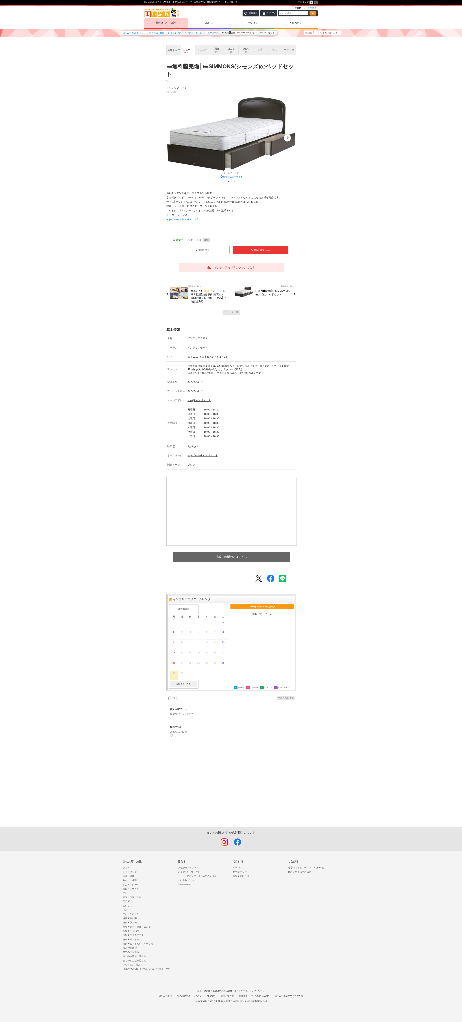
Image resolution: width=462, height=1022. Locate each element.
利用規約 (211, 995)
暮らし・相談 (130, 880)
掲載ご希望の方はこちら (231, 556)
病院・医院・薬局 (132, 897)
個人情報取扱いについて (189, 995)
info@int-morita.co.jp (199, 400)
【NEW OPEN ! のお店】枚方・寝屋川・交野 (147, 968)
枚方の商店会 (130, 947)
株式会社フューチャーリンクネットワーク (244, 991)
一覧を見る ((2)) (286, 697)
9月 (182, 684)
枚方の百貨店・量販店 (134, 956)
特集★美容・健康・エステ (137, 926)
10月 (188, 684)
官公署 (126, 901)
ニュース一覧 (212, 32)
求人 (125, 909)
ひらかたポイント (132, 914)
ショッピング (174, 32)
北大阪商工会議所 (212, 991)
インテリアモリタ (193, 32)
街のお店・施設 (166, 22)
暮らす (209, 22)
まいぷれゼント (186, 880)
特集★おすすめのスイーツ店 (138, 943)
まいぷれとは (165, 995)
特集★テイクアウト (133, 935)
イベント (237, 867)
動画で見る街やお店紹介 (301, 872)
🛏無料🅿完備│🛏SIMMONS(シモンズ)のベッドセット (273, 292)
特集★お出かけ (241, 876)
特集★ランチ (130, 922)
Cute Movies (184, 884)
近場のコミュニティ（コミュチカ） (306, 867)
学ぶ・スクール (131, 884)
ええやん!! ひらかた (189, 872)
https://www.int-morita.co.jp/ (182, 219)
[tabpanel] (231, 138)
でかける (252, 22)
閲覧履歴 (253, 13)
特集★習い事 (130, 918)
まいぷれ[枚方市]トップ (134, 32)
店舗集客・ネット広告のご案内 (322, 32)
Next (287, 138)
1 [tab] (228, 181)
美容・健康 (128, 876)
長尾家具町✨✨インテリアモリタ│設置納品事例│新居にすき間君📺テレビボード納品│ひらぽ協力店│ (208, 296)
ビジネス (127, 905)
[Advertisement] (231, 788)
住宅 (125, 893)
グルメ (126, 867)
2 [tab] (234, 181)
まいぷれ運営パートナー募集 (289, 995)
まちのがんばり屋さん (134, 960)
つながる (296, 22)
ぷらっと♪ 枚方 (131, 964)
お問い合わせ (227, 995)
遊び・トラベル (131, 888)
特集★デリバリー (132, 931)
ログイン (271, 13)
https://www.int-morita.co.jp (203, 455)
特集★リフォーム (132, 939)
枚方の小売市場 (131, 952)
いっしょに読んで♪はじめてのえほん (197, 876)
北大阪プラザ (240, 872)
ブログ (191, 464)
